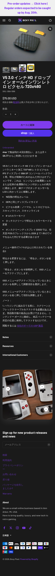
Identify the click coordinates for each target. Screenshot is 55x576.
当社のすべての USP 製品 (30, 325)
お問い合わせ (9, 474)
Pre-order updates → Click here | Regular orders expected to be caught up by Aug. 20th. (27, 8)
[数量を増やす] (15, 114)
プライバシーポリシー (13, 467)
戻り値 (6, 479)
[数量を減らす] (6, 114)
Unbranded (8, 147)
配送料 (16, 102)
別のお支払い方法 (27, 140)
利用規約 (7, 460)
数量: (5, 108)
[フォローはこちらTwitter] (11, 528)
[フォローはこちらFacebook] (4, 528)
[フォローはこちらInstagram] (17, 528)
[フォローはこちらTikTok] (30, 528)
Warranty (7, 493)
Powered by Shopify (29, 559)
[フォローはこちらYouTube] (24, 528)
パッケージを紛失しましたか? (13, 486)
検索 (5, 454)
